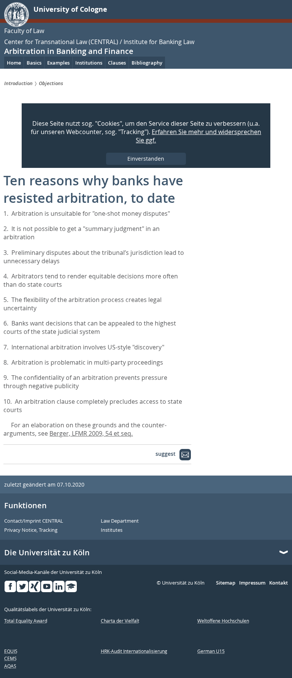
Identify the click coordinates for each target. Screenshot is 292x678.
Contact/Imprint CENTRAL (33, 521)
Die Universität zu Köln (47, 552)
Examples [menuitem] (58, 62)
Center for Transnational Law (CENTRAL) (61, 42)
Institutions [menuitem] (88, 62)
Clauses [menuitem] (117, 62)
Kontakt (278, 583)
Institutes (111, 530)
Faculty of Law (24, 31)
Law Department (120, 521)
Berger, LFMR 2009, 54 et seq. (91, 433)
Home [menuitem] (14, 62)
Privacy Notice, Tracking (30, 530)
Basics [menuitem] (34, 62)
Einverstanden (145, 158)
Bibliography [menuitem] (147, 62)
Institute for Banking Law (159, 42)
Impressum (252, 583)
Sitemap (225, 583)
